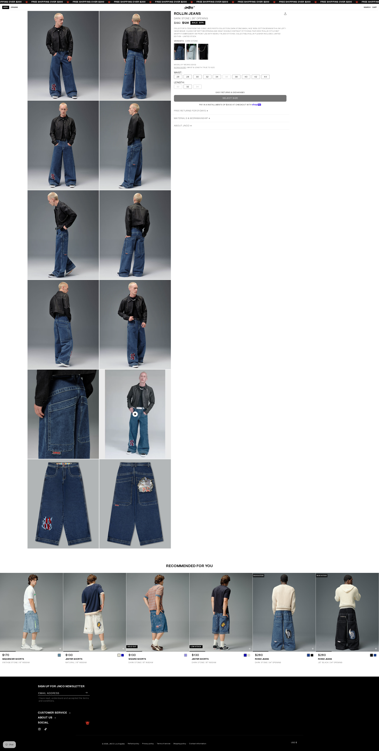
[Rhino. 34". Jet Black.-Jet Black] (371, 655)
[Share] (284, 14)
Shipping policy (179, 743)
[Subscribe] (86, 692)
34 (217, 77)
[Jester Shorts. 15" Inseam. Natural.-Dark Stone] (122, 655)
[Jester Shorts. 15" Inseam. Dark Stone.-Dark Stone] (245, 655)
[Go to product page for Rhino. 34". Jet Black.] (347, 612)
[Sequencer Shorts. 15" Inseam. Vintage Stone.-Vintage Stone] (59, 655)
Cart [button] (374, 7)
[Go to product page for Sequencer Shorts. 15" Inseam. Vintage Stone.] (31, 612)
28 (187, 77)
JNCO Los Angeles (117, 744)
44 (265, 77)
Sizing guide (180, 67)
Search (367, 7)
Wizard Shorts (137, 659)
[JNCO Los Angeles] (189, 7)
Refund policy (133, 743)
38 (236, 77)
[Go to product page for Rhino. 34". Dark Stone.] (284, 612)
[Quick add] (60, 648)
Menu (5, 7)
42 (255, 77)
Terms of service (163, 743)
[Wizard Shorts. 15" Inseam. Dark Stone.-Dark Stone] (185, 655)
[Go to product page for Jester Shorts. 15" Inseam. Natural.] (94, 612)
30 (197, 77)
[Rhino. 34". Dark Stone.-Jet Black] (312, 655)
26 (178, 77)
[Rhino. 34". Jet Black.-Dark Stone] (375, 655)
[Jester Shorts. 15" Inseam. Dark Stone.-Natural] (249, 655)
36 (228, 77)
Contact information (197, 743)
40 (246, 77)
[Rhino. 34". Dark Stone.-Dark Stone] (308, 655)
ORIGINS (14, 7)
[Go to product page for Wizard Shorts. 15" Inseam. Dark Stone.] (157, 612)
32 (207, 77)
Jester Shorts (73, 659)
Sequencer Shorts (13, 659)
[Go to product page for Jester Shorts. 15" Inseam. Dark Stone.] (221, 612)
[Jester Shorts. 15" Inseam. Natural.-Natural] (119, 655)
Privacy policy (148, 743)
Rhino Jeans (262, 659)
